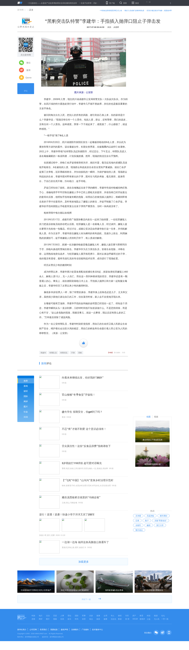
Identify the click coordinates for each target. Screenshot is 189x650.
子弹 (73, 352)
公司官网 (33, 629)
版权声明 (64, 629)
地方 (40, 615)
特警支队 (64, 352)
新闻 (26, 385)
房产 (134, 615)
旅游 (98, 619)
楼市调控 (163, 515)
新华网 (20, 9)
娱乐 (69, 619)
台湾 (105, 615)
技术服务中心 (97, 629)
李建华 (43, 352)
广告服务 (85, 629)
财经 (26, 391)
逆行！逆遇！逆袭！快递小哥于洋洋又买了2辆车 (67, 514)
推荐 (26, 380)
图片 (26, 406)
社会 (26, 411)
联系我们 (43, 629)
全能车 (138, 525)
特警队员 (53, 352)
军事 (84, 615)
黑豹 (80, 352)
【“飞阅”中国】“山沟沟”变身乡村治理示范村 (87, 480)
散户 (147, 520)
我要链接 (54, 629)
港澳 (98, 615)
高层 (55, 615)
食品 (91, 619)
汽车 (127, 615)
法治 (26, 416)
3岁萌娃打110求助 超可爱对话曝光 (82, 463)
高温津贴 (150, 515)
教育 (141, 615)
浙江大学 (160, 525)
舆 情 (127, 619)
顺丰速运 (139, 530)
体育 (84, 619)
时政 (33, 615)
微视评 (142, 619)
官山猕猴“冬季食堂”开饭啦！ (78, 394)
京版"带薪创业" (161, 520)
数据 (120, 619)
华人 (112, 615)
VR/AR (135, 619)
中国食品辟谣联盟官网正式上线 (111, 10)
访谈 (91, 615)
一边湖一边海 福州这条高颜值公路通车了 (85, 542)
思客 (33, 619)
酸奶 (148, 525)
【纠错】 (110, 352)
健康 (105, 619)
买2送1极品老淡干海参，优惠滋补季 (159, 10)
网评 (26, 401)
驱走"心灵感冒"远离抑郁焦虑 (134, 10)
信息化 (113, 619)
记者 (137, 520)
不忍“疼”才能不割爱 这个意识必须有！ (84, 429)
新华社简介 (21, 629)
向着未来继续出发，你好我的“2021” (82, 377)
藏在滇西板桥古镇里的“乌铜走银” (81, 497)
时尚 (76, 619)
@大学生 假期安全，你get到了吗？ (82, 411)
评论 (26, 90)
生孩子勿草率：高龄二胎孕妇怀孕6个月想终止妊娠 (86, 3)
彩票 (62, 619)
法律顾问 (74, 629)
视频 (55, 619)
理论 (69, 615)
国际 (26, 396)
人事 (62, 615)
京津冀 (138, 515)
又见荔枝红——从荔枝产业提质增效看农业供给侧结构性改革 (38, 3)
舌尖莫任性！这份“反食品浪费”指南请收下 (86, 446)
